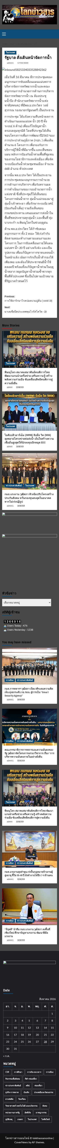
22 (52, 1035)
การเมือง (9, 680)
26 (29, 1041)
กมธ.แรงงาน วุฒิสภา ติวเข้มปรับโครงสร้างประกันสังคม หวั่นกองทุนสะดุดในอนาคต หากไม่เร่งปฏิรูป (29, 497)
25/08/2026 (21, 760)
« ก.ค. (6, 1056)
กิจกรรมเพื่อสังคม (12, 1079)
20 (37, 1035)
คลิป (28, 1086)
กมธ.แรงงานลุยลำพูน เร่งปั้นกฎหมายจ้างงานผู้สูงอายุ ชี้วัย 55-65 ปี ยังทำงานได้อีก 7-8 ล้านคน (29, 873)
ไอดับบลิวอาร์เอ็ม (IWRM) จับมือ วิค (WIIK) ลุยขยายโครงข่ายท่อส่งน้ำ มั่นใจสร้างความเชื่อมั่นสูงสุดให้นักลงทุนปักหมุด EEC (29, 438)
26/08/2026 (21, 699)
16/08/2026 (21, 506)
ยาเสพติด (9, 1099)
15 (52, 1027)
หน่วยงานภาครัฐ (12, 1113)
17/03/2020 (22, 63)
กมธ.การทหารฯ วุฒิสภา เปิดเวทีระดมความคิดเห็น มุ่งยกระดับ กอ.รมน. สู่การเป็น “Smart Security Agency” (29, 692)
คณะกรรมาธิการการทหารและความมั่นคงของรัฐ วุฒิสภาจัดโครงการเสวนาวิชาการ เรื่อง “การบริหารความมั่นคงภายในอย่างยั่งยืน (29, 753)
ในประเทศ (10, 52)
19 (29, 1035)
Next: (25, 309)
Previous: (28, 298)
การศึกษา (18, 1072)
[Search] (55, 34)
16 (7, 1035)
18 (22, 1035)
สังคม (44, 1106)
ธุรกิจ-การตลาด (12, 1092)
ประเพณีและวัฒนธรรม (43, 1092)
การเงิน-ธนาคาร (34, 1072)
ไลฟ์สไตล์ (45, 1119)
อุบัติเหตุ (8, 1119)
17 (15, 1035)
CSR (7, 1072)
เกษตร (20, 1119)
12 (29, 1027)
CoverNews (21, 1142)
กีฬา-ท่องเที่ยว (31, 1079)
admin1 (10, 63)
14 (45, 1027)
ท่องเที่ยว (38, 1086)
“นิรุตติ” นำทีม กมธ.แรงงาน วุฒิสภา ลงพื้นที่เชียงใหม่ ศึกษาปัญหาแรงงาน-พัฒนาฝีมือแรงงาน (27, 933)
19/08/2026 (20, 446)
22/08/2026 (20, 387)
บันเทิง (26, 1092)
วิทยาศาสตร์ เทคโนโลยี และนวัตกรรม (21, 1106)
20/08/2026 (21, 879)
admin (9, 387)
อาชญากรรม (41, 1113)
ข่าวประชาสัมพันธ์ (14, 485)
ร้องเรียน (22, 1099)
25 (22, 1041)
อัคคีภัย (28, 1113)
